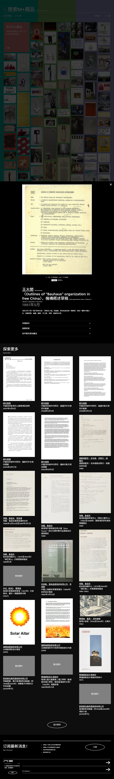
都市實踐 (7, 403)
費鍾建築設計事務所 (49, 677)
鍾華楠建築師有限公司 (12, 647)
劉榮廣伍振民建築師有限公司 (15, 678)
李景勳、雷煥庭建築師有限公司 (54, 584)
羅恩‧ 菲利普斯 (94, 619)
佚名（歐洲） (8, 588)
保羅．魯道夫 (8, 518)
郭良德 (19, 518)
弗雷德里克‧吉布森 (87, 458)
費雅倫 (18, 588)
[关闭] (110, 184)
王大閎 (28, 289)
